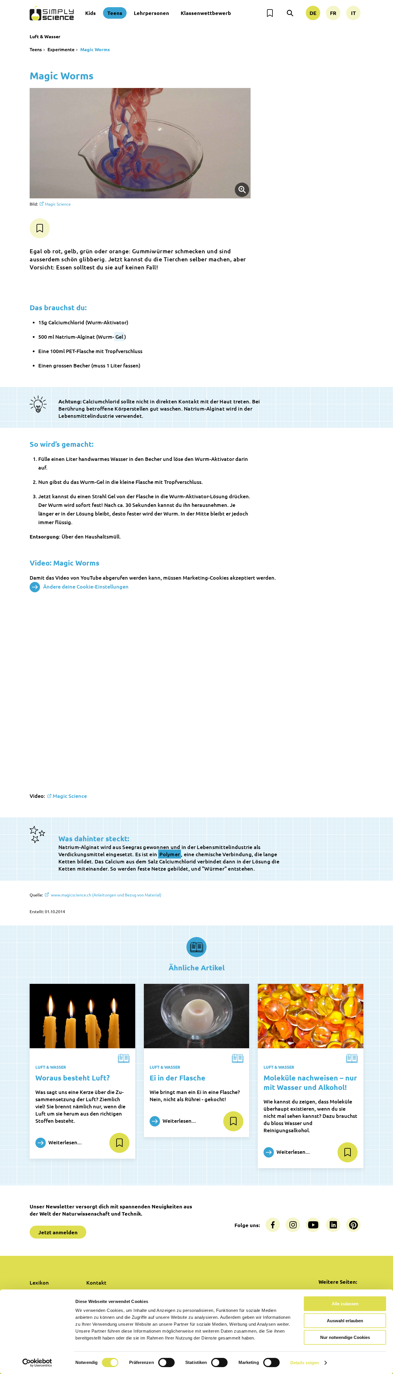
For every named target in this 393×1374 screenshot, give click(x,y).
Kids (90, 12)
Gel (119, 336)
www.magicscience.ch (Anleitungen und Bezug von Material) (105, 894)
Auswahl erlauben (345, 1320)
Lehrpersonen (151, 12)
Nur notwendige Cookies (345, 1337)
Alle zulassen (345, 1303)
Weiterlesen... (64, 1142)
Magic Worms (95, 49)
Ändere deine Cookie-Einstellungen (86, 586)
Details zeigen (304, 1362)
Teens (114, 12)
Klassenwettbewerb (206, 12)
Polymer (169, 854)
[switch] (166, 1362)
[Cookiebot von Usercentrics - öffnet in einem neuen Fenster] (37, 1362)
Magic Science (58, 203)
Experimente (61, 49)
